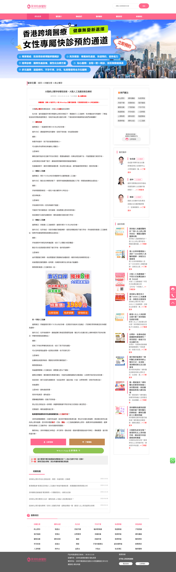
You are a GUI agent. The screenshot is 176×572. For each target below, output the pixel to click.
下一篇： (34, 461)
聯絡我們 (79, 16)
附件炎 (57, 549)
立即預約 (142, 563)
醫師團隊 (99, 16)
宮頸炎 (57, 534)
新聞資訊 (139, 16)
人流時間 (141, 112)
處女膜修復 (118, 544)
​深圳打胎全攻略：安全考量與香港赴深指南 (52, 461)
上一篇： (34, 459)
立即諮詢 (132, 139)
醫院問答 (119, 16)
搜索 (144, 6)
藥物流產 (121, 107)
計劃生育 (48, 83)
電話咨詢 (126, 563)
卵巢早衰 (98, 539)
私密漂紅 (118, 549)
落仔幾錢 (141, 103)
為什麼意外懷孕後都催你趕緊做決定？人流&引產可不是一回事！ (60, 459)
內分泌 (77, 524)
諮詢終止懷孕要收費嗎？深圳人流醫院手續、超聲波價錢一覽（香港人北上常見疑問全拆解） (62, 506)
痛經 (77, 539)
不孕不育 (141, 107)
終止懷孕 (58, 83)
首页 (40, 83)
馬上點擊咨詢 (82, 96)
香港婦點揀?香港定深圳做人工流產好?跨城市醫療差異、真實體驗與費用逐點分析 (58, 486)
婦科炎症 (131, 121)
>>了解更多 (140, 190)
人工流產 (141, 121)
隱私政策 (92, 558)
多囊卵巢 (98, 534)
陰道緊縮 (121, 112)
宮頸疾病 (131, 103)
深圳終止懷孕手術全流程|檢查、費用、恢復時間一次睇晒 (49, 479)
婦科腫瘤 (131, 98)
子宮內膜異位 (98, 544)
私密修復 (141, 98)
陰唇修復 (121, 121)
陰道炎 (57, 529)
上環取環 (121, 116)
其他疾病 (138, 524)
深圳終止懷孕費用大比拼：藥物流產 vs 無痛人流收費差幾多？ (51, 499)
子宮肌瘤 (131, 107)
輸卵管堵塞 (98, 529)
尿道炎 (57, 544)
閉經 (77, 544)
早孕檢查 (131, 112)
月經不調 (121, 103)
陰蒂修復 (118, 539)
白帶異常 (77, 534)
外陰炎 (97, 549)
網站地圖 (77, 564)
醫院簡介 (59, 16)
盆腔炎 (77, 549)
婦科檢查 (131, 116)
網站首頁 (38, 16)
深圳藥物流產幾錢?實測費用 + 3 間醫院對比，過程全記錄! (50, 492)
